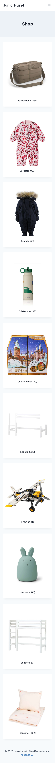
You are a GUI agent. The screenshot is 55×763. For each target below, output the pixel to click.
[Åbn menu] (49, 5)
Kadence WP (27, 755)
